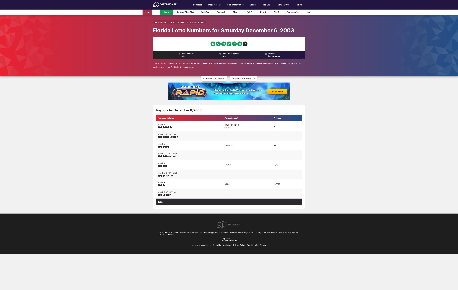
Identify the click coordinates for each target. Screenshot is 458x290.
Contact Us (206, 245)
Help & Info (266, 5)
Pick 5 (276, 12)
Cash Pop (205, 12)
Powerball (197, 5)
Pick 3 (249, 12)
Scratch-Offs (283, 5)
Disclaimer (227, 245)
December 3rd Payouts (215, 79)
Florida (147, 12)
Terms (263, 245)
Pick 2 (236, 12)
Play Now (277, 91)
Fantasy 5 (221, 12)
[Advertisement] (229, 272)
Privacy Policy (239, 245)
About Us (217, 245)
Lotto (166, 12)
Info (308, 12)
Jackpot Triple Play (185, 12)
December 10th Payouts (242, 79)
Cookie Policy (253, 245)
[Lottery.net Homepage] (156, 22)
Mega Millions (214, 5)
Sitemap (196, 245)
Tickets (299, 5)
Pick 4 (263, 12)
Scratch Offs (292, 12)
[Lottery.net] (165, 6)
